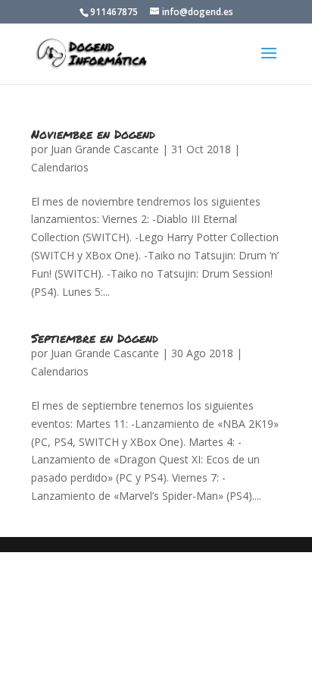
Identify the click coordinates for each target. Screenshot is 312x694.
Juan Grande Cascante (105, 149)
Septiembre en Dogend (94, 338)
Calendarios (60, 167)
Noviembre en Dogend (93, 134)
